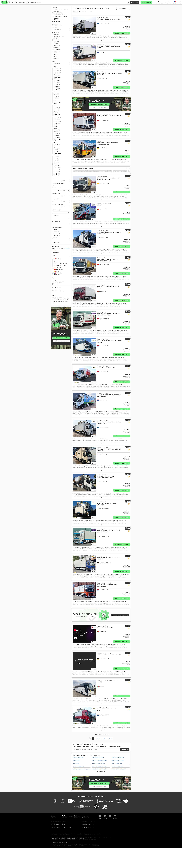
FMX (56, 116)
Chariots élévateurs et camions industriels (60, 17)
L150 (57, 96)
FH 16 (58, 74)
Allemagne (59, 269)
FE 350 (58, 133)
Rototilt (56, 58)
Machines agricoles (58, 19)
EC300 (58, 144)
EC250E (58, 149)
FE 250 (58, 135)
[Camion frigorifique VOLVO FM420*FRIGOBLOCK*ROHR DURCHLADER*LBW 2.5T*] (84, 266)
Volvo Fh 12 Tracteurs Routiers (99, 760)
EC (55, 142)
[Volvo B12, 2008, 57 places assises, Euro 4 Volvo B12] (84, 688)
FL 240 (58, 111)
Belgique (59, 271)
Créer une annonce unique (61, 340)
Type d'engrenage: (56, 221)
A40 (57, 162)
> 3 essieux (57, 235)
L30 (57, 93)
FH (55, 66)
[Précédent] (73, 26)
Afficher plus (101, 771)
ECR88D (58, 167)
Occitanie (58, 260)
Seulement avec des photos (61, 298)
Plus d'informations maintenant (120, 615)
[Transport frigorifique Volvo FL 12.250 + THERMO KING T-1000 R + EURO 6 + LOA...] (84, 238)
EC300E (58, 148)
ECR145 (58, 171)
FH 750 (58, 75)
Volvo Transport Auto (117, 763)
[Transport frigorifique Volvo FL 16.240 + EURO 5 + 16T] (84, 374)
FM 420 (58, 80)
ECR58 (58, 173)
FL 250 (58, 107)
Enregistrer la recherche (101, 734)
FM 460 (58, 86)
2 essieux (56, 231)
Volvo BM (56, 34)
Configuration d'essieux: (57, 227)
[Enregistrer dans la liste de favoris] (129, 20)
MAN (56, 40)
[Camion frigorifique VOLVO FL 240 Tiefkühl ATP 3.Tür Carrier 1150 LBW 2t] (84, 564)
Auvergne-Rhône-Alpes (61, 265)
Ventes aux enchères (59, 291)
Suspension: (54, 237)
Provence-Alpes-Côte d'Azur (62, 263)
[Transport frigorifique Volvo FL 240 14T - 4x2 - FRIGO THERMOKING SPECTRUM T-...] (84, 482)
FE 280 (58, 132)
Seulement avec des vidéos (61, 299)
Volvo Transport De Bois (117, 766)
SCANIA (57, 45)
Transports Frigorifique (120, 171)
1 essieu (56, 229)
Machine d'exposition (59, 282)
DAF (56, 43)
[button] (180, 2)
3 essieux (57, 233)
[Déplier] (101, 41)
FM (55, 79)
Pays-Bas (59, 267)
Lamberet (57, 51)
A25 (57, 156)
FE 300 (58, 137)
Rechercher (135, 2)
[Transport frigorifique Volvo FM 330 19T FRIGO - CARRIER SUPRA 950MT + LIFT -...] (84, 401)
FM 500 (58, 84)
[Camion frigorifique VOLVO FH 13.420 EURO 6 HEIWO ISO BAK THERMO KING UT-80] (84, 537)
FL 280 (58, 109)
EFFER (56, 54)
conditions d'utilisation (86, 845)
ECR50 (58, 165)
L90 (57, 95)
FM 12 (58, 88)
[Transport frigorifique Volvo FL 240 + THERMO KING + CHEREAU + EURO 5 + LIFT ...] (84, 428)
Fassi (55, 52)
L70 (57, 98)
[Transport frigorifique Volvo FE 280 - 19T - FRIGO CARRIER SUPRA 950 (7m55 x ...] (84, 80)
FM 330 (58, 82)
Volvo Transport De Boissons (119, 769)
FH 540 (58, 72)
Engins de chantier (59, 13)
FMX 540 (58, 121)
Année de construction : (57, 188)
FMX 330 (58, 123)
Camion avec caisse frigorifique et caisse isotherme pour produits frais (92, 171)
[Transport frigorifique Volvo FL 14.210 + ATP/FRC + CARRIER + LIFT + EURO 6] (84, 510)
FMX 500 (58, 117)
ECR (55, 164)
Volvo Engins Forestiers (98, 757)
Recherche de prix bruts (59, 183)
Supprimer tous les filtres (86, 12)
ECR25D (58, 169)
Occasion (57, 284)
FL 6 (57, 105)
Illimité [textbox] (56, 255)
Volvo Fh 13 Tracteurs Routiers (99, 766)
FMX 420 (58, 119)
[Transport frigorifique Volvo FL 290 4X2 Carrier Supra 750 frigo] (84, 25)
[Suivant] (94, 26)
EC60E (58, 151)
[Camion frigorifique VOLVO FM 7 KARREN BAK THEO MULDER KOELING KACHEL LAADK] (84, 320)
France (58, 258)
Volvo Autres (76, 763)
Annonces (57, 290)
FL (55, 103)
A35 (57, 160)
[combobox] (61, 255)
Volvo (56, 32)
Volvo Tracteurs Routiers (118, 760)
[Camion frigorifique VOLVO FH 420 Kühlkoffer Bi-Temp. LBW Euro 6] (84, 293)
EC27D (58, 146)
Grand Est (58, 262)
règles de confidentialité (72, 845)
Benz (56, 38)
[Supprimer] (128, 2)
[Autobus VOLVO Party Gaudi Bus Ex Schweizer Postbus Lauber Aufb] (84, 149)
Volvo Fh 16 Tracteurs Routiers (99, 769)
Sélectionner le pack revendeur (61, 337)
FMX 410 (58, 125)
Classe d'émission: (56, 215)
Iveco (56, 41)
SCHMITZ (57, 49)
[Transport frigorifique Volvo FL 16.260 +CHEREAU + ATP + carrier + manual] (84, 347)
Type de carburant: (56, 209)
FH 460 (58, 70)
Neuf (56, 280)
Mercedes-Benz (58, 36)
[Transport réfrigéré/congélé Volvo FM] (84, 211)
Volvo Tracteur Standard (118, 757)
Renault (57, 47)
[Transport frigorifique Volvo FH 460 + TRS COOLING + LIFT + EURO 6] (84, 715)
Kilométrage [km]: (56, 193)
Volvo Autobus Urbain (78, 757)
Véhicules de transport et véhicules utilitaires (61, 10)
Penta (55, 56)
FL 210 (58, 112)
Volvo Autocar (76, 760)
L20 (57, 100)
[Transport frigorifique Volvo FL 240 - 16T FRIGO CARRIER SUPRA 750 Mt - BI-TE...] (84, 455)
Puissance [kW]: (55, 199)
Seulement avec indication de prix (61, 185)
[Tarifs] (61, 325)
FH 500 (58, 68)
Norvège (58, 273)
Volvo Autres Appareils (78, 766)
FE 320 (58, 130)
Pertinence (123, 8)
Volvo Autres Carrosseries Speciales (81, 769)
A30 (57, 158)
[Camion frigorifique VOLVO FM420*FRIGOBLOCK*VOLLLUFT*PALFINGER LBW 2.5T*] (84, 184)
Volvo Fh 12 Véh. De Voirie (98, 763)
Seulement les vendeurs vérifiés (61, 302)
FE (55, 128)
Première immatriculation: (57, 204)
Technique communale (60, 14)
